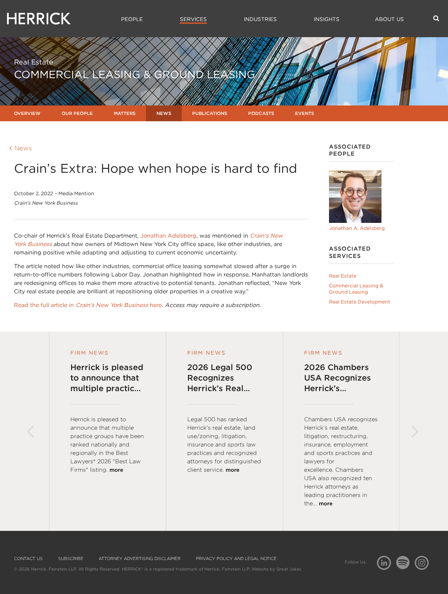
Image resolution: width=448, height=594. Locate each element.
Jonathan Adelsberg (168, 235)
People (132, 19)
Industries (260, 19)
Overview (27, 113)
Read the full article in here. (88, 305)
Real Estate (342, 276)
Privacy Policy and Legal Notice (236, 559)
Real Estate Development (359, 302)
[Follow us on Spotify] (405, 566)
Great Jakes (288, 569)
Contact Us (28, 559)
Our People (77, 113)
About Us (389, 19)
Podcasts (261, 113)
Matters (124, 113)
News (163, 113)
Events (304, 113)
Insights (327, 19)
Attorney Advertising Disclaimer (140, 559)
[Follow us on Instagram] (424, 562)
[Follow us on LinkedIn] (386, 563)
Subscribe (70, 559)
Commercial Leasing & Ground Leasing (356, 289)
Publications (209, 113)
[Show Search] (436, 18)
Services (193, 19)
